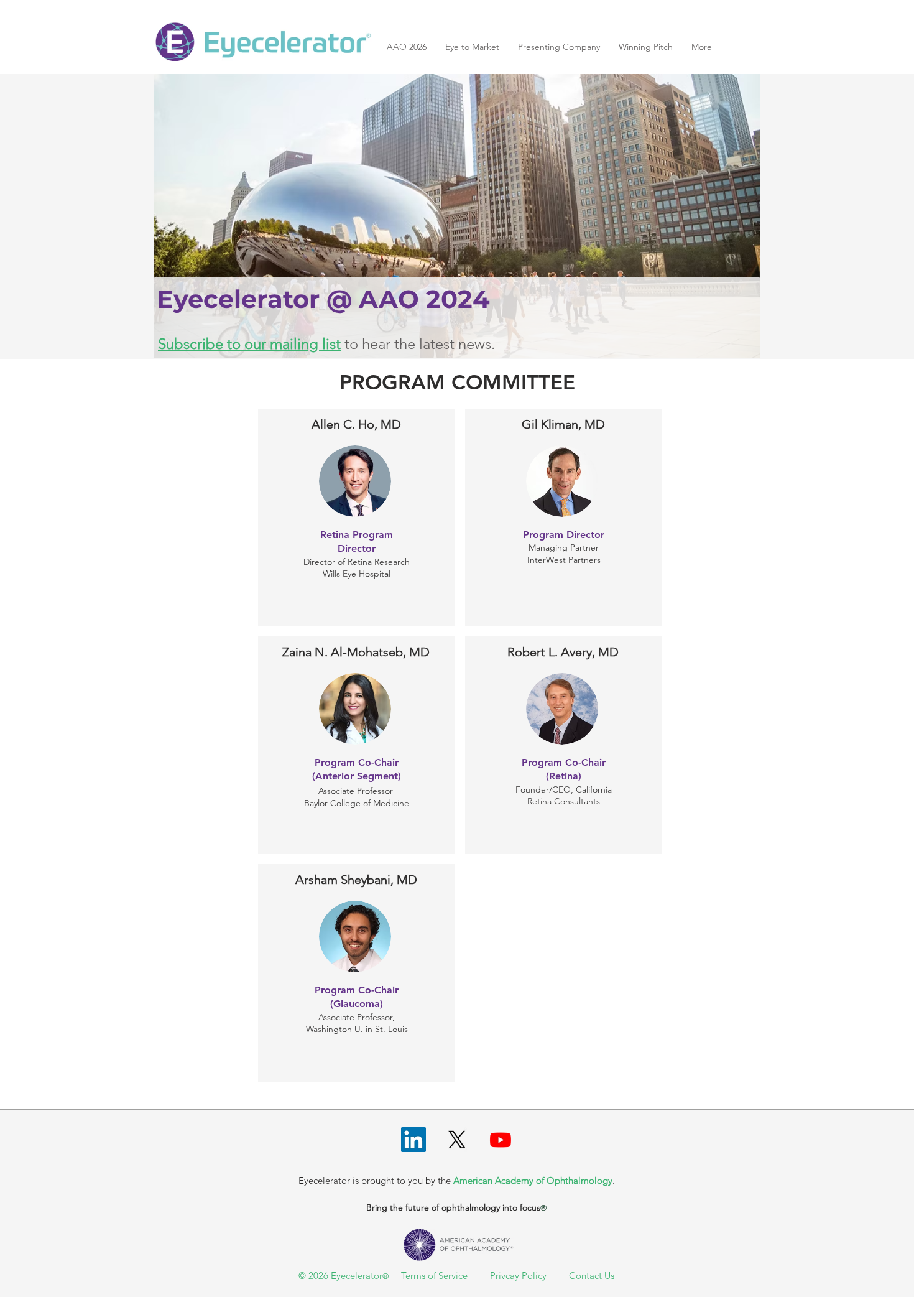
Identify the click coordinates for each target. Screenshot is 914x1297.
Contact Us (591, 1275)
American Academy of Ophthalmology (532, 1180)
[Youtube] (500, 1139)
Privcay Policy (518, 1275)
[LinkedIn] (413, 1139)
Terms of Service (434, 1275)
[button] (645, 47)
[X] (457, 1139)
